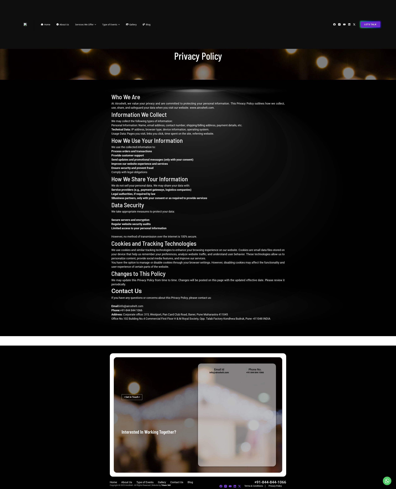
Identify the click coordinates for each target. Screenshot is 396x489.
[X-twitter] (354, 24)
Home (47, 24)
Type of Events (109, 24)
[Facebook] (334, 24)
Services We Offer (84, 24)
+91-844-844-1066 (270, 482)
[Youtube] (344, 24)
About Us (64, 24)
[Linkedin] (349, 24)
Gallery (133, 24)
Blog (148, 24)
